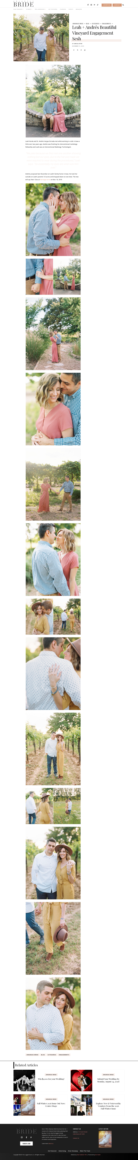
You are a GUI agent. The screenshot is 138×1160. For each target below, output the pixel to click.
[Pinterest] (94, 5)
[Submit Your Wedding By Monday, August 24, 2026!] (81, 1080)
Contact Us (76, 1138)
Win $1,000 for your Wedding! (51, 1079)
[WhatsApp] (84, 50)
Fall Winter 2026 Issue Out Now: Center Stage (51, 1104)
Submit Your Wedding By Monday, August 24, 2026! (108, 1080)
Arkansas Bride (78, 23)
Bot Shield (97, 1154)
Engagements (106, 23)
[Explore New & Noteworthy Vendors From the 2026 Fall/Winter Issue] (81, 1105)
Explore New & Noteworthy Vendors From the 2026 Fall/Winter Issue (108, 1106)
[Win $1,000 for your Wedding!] (24, 1080)
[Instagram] (91, 5)
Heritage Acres (45, 180)
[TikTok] (97, 5)
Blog (87, 23)
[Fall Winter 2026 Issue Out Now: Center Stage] (24, 1105)
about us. (51, 1143)
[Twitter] (77, 50)
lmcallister (78, 43)
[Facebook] (88, 5)
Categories (95, 23)
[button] (123, 5)
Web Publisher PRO (82, 1154)
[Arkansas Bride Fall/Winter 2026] (105, 1139)
